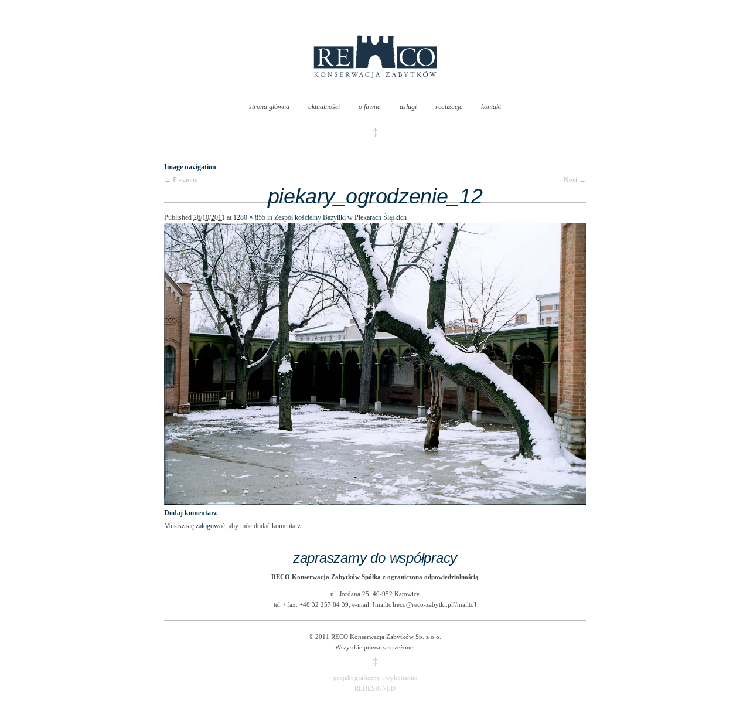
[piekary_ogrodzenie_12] (375, 502)
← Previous (180, 180)
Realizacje (448, 107)
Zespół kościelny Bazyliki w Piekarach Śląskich (340, 217)
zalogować (210, 526)
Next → (575, 180)
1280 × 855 (249, 217)
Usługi (408, 107)
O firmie (369, 107)
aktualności (324, 107)
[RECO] (375, 89)
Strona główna (269, 107)
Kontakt (491, 107)
